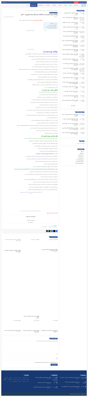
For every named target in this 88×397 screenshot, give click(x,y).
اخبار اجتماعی (24, 377)
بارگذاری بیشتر (73, 105)
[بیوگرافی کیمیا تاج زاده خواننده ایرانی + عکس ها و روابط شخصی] (81, 74)
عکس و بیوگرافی (33, 5)
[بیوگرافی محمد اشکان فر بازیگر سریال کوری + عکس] (81, 102)
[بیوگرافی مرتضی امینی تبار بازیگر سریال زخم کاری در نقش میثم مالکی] (30, 324)
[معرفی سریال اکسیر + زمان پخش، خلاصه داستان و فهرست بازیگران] (81, 60)
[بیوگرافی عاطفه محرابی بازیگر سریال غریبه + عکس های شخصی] (81, 116)
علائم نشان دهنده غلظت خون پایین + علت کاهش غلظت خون (71, 386)
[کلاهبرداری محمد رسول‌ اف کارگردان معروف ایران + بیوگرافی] (30, 277)
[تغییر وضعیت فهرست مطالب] (55, 24)
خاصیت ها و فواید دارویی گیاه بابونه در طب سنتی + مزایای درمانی (70, 377)
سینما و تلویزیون (40, 5)
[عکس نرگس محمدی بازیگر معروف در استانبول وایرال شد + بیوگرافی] (49, 324)
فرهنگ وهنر (4, 379)
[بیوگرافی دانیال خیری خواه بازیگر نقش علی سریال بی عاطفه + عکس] (81, 51)
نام (57, 353)
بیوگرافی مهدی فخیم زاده (52, 25)
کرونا (11, 381)
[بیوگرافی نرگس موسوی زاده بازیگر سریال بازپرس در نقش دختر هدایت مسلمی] (49, 244)
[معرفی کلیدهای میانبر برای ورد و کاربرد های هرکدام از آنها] (54, 388)
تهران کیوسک (4, 2)
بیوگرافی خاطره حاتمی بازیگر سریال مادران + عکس (13, 330)
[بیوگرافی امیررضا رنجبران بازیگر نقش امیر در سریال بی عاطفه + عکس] (81, 42)
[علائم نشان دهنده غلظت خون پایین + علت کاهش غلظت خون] (83, 388)
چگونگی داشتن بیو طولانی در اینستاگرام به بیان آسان (43, 377)
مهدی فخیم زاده (44, 226)
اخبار (27, 377)
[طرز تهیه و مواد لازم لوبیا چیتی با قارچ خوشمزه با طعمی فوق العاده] (81, 46)
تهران (24, 379)
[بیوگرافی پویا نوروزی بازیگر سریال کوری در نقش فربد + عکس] (81, 97)
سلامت (65, 5)
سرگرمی (60, 5)
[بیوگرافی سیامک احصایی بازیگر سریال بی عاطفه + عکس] (81, 28)
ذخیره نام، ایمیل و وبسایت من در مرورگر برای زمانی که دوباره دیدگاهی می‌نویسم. (45, 362)
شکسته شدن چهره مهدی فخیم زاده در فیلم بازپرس (44, 153)
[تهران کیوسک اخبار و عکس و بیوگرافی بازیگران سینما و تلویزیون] (83, 5)
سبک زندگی (54, 5)
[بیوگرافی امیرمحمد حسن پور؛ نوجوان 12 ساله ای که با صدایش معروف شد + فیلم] (81, 83)
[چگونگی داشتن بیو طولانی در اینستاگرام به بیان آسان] (81, 56)
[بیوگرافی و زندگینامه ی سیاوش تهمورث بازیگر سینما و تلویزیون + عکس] (12, 244)
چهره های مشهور (15, 381)
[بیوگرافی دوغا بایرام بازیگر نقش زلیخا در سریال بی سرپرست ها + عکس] (81, 120)
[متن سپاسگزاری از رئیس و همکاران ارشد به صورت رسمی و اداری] (81, 19)
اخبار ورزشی (6, 377)
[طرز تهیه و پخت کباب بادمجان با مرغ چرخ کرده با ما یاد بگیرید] (81, 88)
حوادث (21, 379)
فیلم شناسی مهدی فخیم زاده (52, 27)
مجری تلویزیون (24, 381)
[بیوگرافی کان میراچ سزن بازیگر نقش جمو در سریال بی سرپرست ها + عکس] (81, 134)
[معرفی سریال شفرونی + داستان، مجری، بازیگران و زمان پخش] (81, 24)
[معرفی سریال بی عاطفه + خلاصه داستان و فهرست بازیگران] (81, 79)
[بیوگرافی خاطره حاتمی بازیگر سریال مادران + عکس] (12, 324)
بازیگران (27, 379)
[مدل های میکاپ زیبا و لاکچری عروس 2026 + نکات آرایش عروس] (81, 65)
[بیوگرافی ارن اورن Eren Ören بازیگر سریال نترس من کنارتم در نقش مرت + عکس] (81, 129)
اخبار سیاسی (15, 377)
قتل (27, 381)
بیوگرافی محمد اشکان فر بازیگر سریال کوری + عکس (70, 100)
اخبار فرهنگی (10, 377)
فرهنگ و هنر (48, 5)
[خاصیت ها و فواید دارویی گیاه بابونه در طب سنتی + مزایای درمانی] (81, 33)
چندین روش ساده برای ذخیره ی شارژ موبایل (71, 91)
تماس (28, 5)
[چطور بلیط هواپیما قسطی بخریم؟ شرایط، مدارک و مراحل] (81, 37)
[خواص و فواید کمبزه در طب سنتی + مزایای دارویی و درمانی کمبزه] (81, 125)
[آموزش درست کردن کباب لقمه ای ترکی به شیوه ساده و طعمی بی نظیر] (81, 70)
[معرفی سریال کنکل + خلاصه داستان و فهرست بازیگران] (81, 14)
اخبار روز (70, 5)
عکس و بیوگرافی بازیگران (49, 10)
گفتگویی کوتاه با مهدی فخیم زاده (50, 26)
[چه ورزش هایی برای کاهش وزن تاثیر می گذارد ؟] (83, 383)
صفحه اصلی (76, 5)
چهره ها (20, 381)
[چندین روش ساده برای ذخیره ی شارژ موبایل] (81, 92)
